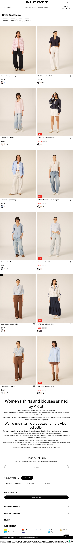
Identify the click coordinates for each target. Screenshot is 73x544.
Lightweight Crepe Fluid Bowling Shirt (49, 200)
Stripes (27, 20)
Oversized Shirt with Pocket (46, 386)
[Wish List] (34, 76)
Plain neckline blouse (7, 138)
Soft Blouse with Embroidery (46, 138)
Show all (5, 20)
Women (27, 7)
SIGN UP (36, 467)
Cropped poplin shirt (44, 262)
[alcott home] (36, 2)
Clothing (33, 7)
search (27, 477)
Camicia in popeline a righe (9, 76)
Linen (20, 20)
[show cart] (70, 2)
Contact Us (36, 497)
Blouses (13, 20)
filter (8, 7)
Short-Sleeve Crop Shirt (45, 76)
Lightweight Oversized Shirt (9, 324)
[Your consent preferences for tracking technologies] (69, 540)
